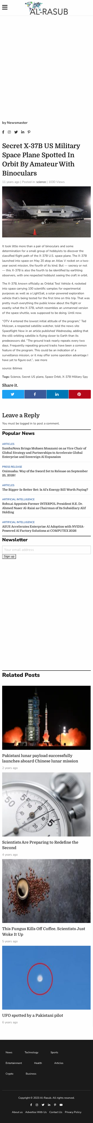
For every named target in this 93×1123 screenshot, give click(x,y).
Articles (8, 444)
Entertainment (14, 1063)
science (41, 182)
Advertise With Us (36, 1112)
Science (15, 377)
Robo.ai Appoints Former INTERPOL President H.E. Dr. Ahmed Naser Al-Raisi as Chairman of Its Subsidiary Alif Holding (44, 508)
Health (38, 1063)
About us (17, 1112)
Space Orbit (53, 377)
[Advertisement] (46, 71)
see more (41, 360)
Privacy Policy (73, 1112)
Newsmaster (17, 122)
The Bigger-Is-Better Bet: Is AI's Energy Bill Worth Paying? (45, 489)
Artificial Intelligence (18, 499)
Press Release (12, 467)
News (9, 1052)
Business (31, 1073)
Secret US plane (32, 377)
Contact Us (55, 1112)
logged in (26, 423)
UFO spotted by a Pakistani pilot (32, 1015)
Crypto (9, 1073)
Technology (31, 1052)
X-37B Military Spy (75, 377)
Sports (54, 1052)
